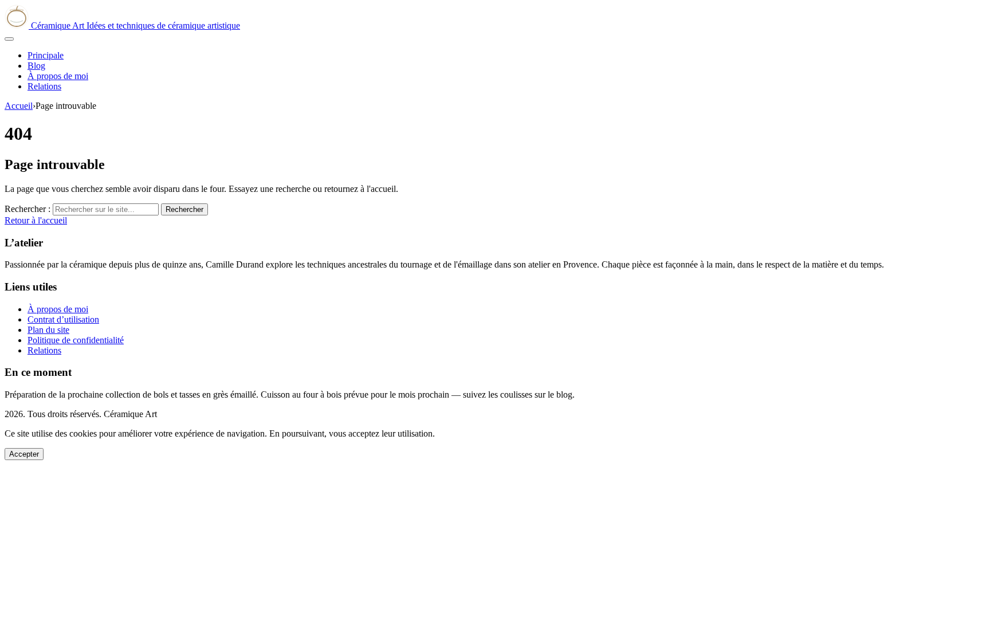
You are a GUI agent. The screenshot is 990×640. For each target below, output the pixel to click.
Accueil (19, 106)
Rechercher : (27, 209)
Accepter (24, 454)
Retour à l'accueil (36, 220)
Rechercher (184, 209)
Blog (36, 65)
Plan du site (48, 330)
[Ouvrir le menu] (9, 39)
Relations (44, 86)
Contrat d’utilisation (63, 319)
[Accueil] (18, 25)
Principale (46, 55)
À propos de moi (58, 76)
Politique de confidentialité (76, 340)
